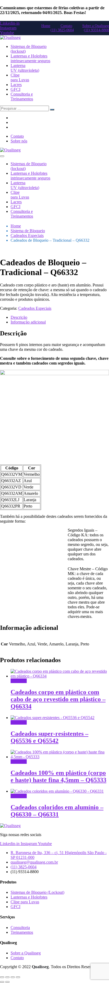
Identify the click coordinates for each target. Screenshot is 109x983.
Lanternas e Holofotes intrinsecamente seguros (30, 58)
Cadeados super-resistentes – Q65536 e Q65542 (49, 737)
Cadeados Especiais (27, 235)
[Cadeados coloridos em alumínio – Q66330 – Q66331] (57, 791)
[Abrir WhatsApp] (96, 970)
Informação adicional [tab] (28, 322)
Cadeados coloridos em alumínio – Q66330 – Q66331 (57, 811)
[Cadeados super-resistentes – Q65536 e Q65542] (52, 717)
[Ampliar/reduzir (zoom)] (2, 977)
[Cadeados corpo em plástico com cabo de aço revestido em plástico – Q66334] (60, 676)
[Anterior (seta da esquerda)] (2, 982)
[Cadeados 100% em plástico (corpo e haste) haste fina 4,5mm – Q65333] (60, 757)
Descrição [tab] (19, 317)
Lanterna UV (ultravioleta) (25, 68)
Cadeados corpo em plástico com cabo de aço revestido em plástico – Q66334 (58, 699)
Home (16, 226)
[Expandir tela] (7, 977)
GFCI (15, 89)
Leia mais (19, 681)
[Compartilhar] (13, 977)
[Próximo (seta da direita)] (7, 982)
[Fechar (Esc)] (18, 977)
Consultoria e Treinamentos (22, 96)
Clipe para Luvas (20, 77)
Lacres (16, 84)
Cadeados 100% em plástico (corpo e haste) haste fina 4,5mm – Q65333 (58, 776)
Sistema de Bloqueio (28, 230)
